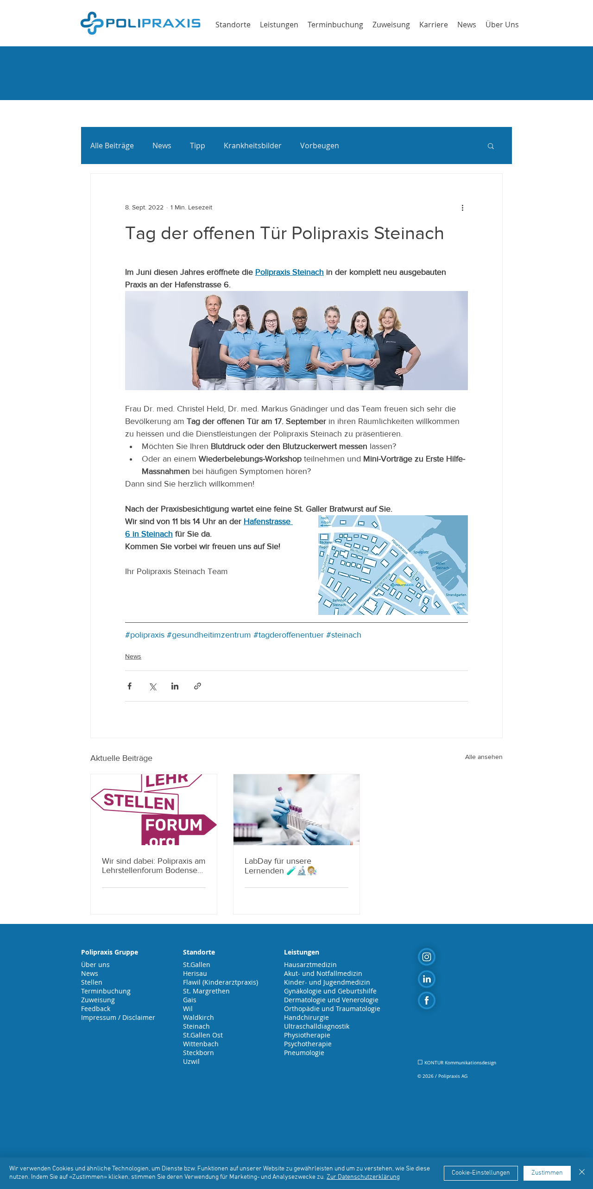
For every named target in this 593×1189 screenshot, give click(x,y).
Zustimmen (547, 1173)
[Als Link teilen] (197, 686)
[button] (490, 145)
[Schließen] (581, 1173)
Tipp (197, 145)
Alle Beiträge (112, 145)
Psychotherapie (308, 1043)
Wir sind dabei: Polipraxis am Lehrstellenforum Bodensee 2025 (154, 865)
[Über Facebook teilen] (129, 686)
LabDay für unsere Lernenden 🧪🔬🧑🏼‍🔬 (281, 865)
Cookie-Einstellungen (481, 1173)
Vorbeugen (319, 145)
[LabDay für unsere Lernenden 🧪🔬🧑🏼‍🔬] (296, 809)
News (161, 145)
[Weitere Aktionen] (462, 207)
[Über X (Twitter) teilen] (152, 686)
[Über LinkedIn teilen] (174, 686)
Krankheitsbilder (253, 145)
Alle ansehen (484, 756)
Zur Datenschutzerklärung (363, 1177)
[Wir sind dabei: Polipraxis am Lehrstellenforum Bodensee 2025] (154, 809)
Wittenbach (201, 1043)
